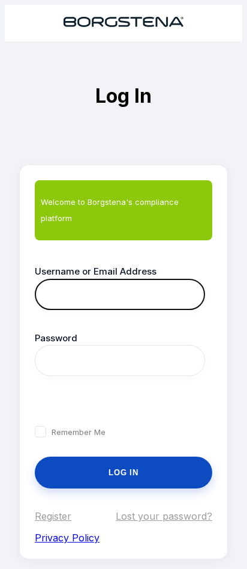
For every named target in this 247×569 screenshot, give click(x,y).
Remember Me (79, 432)
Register (53, 516)
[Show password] (48, 403)
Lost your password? (164, 516)
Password (56, 338)
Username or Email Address (95, 271)
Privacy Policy (67, 538)
